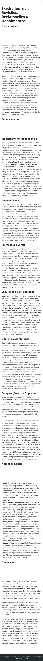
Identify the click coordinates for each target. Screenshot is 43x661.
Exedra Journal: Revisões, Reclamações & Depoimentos (21, 657)
